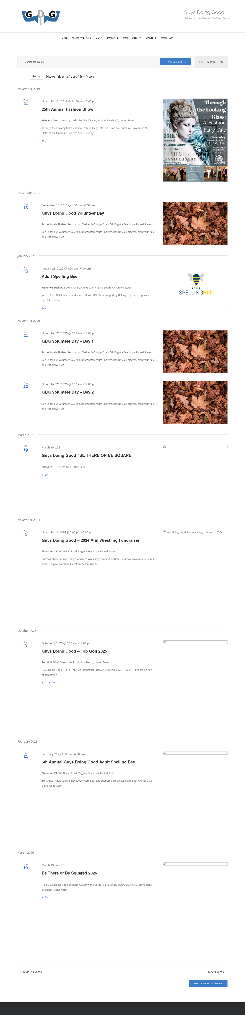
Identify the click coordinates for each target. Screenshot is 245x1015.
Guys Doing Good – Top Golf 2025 (74, 651)
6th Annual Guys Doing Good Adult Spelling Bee (88, 762)
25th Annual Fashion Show (67, 109)
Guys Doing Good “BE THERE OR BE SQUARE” (87, 455)
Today (36, 76)
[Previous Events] (20, 77)
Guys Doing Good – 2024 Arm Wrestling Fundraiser (90, 540)
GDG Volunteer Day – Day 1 (68, 341)
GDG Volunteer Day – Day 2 (68, 392)
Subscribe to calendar (208, 983)
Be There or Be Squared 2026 (69, 873)
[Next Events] (25, 77)
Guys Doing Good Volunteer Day (73, 213)
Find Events (175, 61)
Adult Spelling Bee (59, 276)
